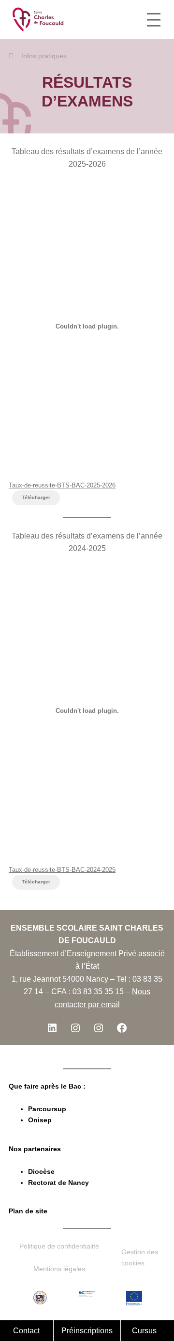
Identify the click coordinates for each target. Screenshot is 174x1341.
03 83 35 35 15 (98, 991)
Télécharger (36, 497)
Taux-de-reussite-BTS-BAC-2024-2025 (62, 869)
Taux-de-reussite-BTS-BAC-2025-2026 (62, 485)
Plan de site (28, 1211)
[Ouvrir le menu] (153, 19)
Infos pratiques (44, 56)
